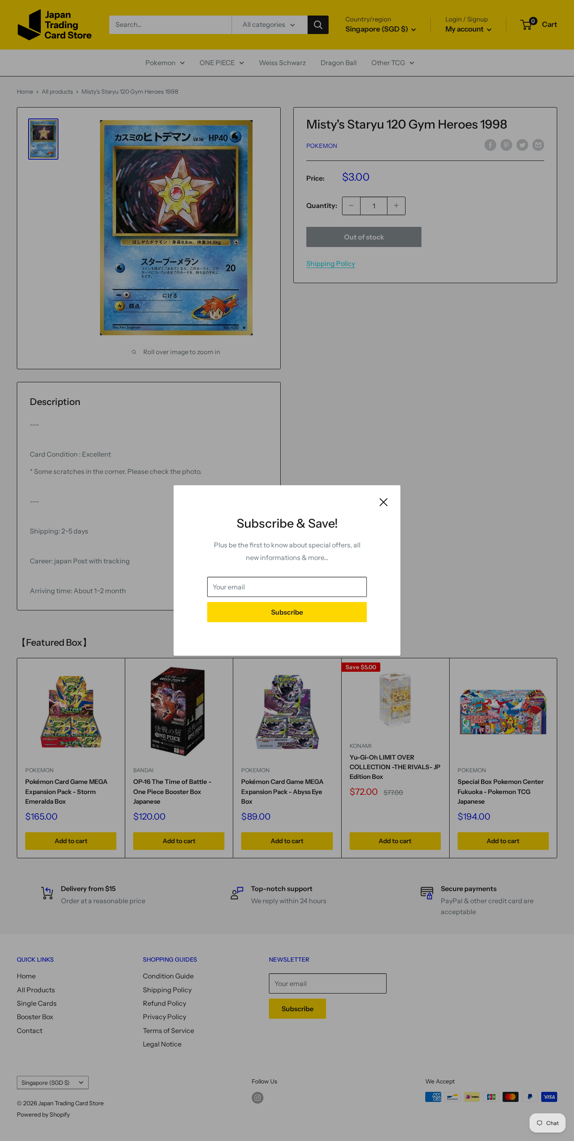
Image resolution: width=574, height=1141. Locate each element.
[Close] (383, 501)
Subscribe (287, 612)
